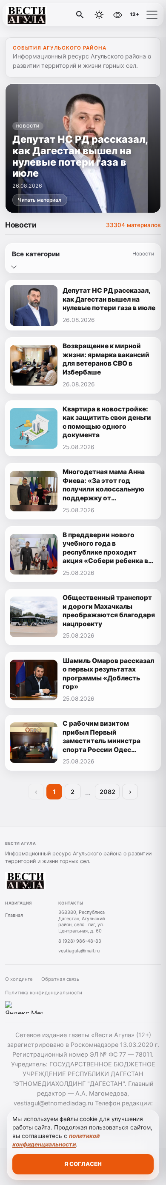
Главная (14, 915)
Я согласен (83, 1163)
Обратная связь (60, 979)
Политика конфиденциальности (43, 993)
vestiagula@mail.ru (79, 951)
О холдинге (19, 979)
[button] (152, 15)
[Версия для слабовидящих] (117, 15)
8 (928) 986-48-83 (79, 941)
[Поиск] (80, 15)
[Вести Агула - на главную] (41, 15)
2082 (107, 791)
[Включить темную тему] (99, 15)
